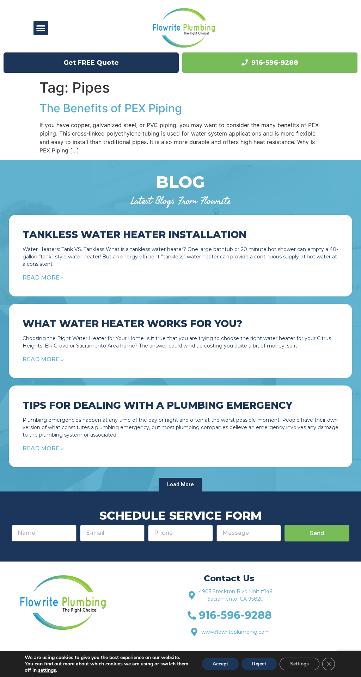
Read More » (43, 277)
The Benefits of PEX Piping (110, 108)
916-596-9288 (274, 63)
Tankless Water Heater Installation (134, 234)
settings (47, 670)
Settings (299, 663)
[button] (40, 28)
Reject (259, 663)
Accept (220, 663)
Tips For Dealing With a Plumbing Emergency (157, 405)
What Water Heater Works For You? (132, 324)
